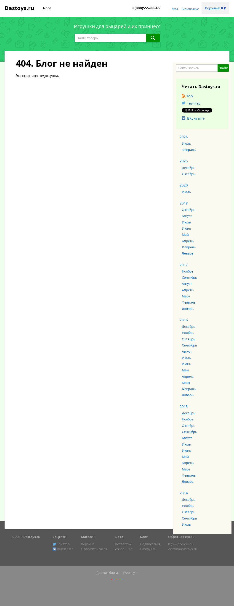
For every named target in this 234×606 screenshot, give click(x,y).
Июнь (186, 228)
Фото (119, 537)
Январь (188, 253)
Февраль (189, 150)
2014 (184, 493)
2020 (184, 185)
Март (186, 296)
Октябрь (188, 174)
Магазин (88, 537)
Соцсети (59, 537)
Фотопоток (123, 544)
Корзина (88, 544)
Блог (47, 8)
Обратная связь (181, 537)
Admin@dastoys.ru (182, 549)
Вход (175, 9)
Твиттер (193, 103)
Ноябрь (188, 271)
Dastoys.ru (19, 8)
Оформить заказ (94, 549)
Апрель (188, 241)
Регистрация (190, 9)
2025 (184, 161)
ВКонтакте (196, 118)
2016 (184, 320)
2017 (184, 264)
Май (185, 235)
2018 (184, 203)
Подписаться (150, 544)
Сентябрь (189, 277)
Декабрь (188, 168)
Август (187, 216)
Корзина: (215, 8)
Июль (186, 144)
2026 (184, 136)
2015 (184, 406)
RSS (190, 96)
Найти (223, 68)
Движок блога (107, 573)
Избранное (123, 549)
